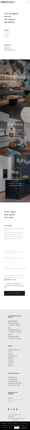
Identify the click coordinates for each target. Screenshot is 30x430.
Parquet (10, 360)
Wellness (10, 354)
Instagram (7, 35)
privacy (16, 420)
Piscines (10, 364)
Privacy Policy (16, 286)
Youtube (6, 37)
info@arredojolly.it (13, 323)
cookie (13, 420)
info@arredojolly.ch (13, 336)
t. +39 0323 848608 (14, 325)
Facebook (7, 33)
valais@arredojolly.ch (14, 330)
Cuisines (10, 366)
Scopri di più (24, 427)
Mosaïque (11, 362)
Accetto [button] (16, 427)
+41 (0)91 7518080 (15, 338)
